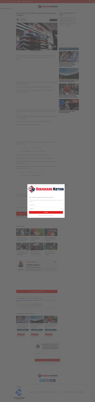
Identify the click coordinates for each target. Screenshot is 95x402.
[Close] (67, 185)
